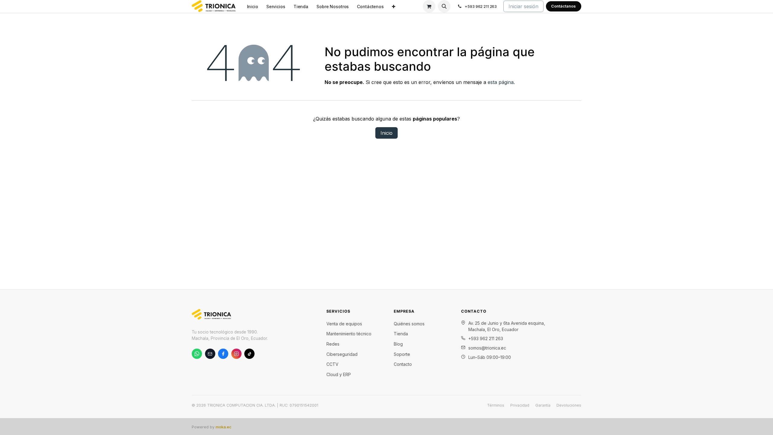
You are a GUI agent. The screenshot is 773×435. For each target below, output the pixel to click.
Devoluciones (568, 405)
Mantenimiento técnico (348, 333)
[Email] (210, 354)
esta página (501, 82)
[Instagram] (236, 354)
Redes (332, 343)
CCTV (332, 364)
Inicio (386, 133)
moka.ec (224, 426)
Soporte (402, 354)
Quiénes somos (409, 323)
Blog (398, 343)
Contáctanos (563, 6)
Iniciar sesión (523, 6)
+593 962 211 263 (485, 338)
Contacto (403, 364)
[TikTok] (249, 354)
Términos (495, 405)
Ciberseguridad (342, 354)
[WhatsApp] (197, 354)
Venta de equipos (344, 323)
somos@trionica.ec (487, 347)
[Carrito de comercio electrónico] (429, 6)
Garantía (542, 405)
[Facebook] (223, 354)
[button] (444, 6)
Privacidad (519, 405)
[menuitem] (252, 6)
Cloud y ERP (338, 374)
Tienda (401, 333)
